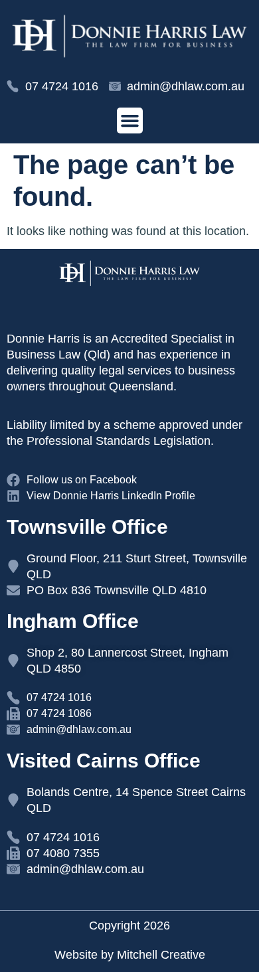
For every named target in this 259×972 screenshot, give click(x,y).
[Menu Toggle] (130, 120)
